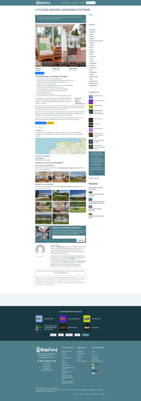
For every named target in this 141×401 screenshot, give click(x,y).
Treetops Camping (60, 195)
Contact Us (102, 394)
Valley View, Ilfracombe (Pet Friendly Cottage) (44, 195)
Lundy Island (93, 63)
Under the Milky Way (43, 219)
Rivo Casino (97, 123)
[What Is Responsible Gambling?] (91, 141)
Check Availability (40, 123)
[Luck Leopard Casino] (91, 102)
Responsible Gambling (97, 361)
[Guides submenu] (84, 2)
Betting (92, 34)
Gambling (92, 52)
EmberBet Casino (98, 95)
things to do (65, 261)
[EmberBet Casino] (91, 97)
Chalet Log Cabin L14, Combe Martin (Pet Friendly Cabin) (60, 207)
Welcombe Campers (78, 207)
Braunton (92, 38)
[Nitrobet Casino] (91, 107)
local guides (71, 257)
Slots (91, 78)
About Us (81, 394)
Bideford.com (61, 246)
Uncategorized (94, 81)
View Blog (85, 335)
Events (91, 49)
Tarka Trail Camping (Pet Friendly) (78, 176)
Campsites (79, 356)
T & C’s (87, 394)
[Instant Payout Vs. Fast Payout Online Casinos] (91, 135)
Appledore (92, 29)
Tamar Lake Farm (78, 195)
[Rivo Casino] (91, 125)
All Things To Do (66, 365)
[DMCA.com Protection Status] (95, 364)
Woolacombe (93, 85)
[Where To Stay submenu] (70, 2)
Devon (91, 47)
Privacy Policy (94, 394)
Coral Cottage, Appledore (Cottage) (44, 176)
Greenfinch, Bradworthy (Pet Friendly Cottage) (61, 218)
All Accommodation (82, 361)
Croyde (92, 45)
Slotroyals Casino (98, 128)
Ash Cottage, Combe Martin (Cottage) (43, 207)
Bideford (92, 36)
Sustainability (95, 358)
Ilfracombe (92, 56)
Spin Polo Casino (98, 118)
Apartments (80, 351)
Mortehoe (92, 65)
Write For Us (95, 356)
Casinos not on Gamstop (96, 40)
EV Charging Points (66, 357)
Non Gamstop (93, 67)
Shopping (64, 362)
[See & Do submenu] (78, 2)
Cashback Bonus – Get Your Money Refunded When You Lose (50, 327)
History (92, 54)
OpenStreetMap (80, 153)
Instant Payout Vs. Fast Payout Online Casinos (98, 135)
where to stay (81, 261)
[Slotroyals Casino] (91, 130)
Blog (93, 353)
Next (85, 64)
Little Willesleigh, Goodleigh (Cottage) (68, 168)
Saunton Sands (94, 76)
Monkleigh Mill (61, 177)
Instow (91, 58)
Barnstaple (92, 31)
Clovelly (92, 43)
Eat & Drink (64, 355)
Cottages (37, 70)
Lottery (92, 61)
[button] (84, 150)
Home (93, 351)
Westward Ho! (93, 83)
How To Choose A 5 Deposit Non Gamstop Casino (67, 377)
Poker (91, 69)
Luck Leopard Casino (99, 100)
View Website (39, 73)
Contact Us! (64, 272)
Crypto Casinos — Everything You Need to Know (99, 147)
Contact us (96, 173)
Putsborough (93, 72)
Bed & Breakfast (81, 353)
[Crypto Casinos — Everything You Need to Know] (91, 147)
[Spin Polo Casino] (91, 120)
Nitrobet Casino (98, 105)
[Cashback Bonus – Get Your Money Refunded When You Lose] (91, 111)
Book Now (50, 123)
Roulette (92, 74)
